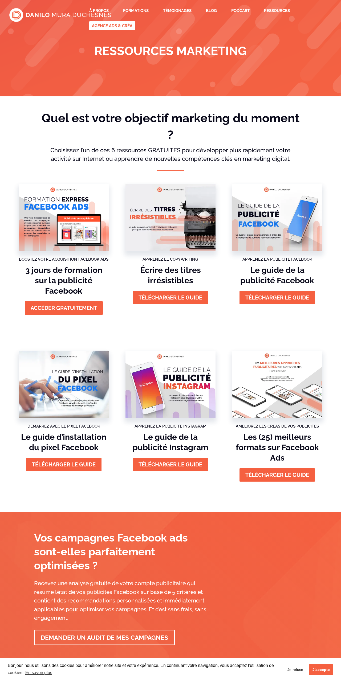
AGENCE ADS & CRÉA (112, 26)
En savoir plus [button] (38, 672)
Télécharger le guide (170, 297)
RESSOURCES (277, 11)
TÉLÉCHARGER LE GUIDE (277, 297)
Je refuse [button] (295, 669)
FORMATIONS (136, 11)
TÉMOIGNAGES (177, 11)
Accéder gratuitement (64, 308)
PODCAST (240, 11)
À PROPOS (99, 11)
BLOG (211, 11)
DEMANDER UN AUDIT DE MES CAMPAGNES (104, 637)
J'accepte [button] (321, 669)
